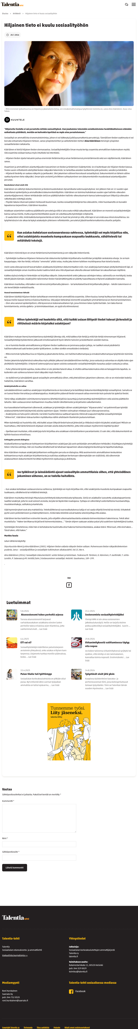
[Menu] (133, 4)
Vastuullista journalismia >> (15, 956)
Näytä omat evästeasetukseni (77, 1028)
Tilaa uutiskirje (43, 1028)
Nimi (5, 838)
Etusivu (5, 14)
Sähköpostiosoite (10, 852)
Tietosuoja (28, 1028)
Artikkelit (17, 14)
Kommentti (8, 801)
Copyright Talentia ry (10, 1028)
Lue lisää (43, 629)
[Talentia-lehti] (12, 4)
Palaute (57, 1028)
